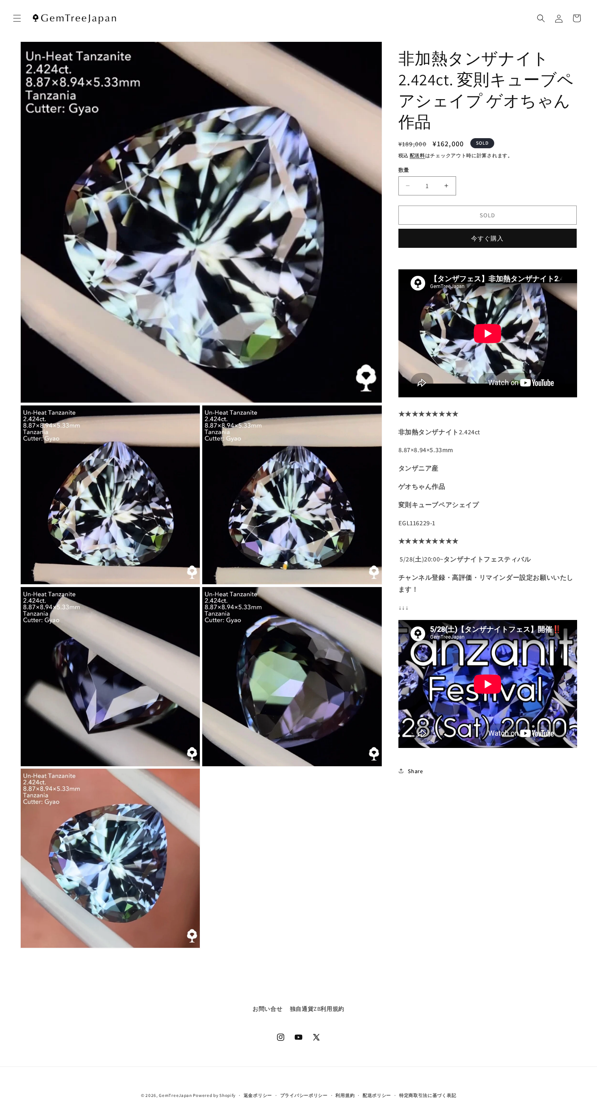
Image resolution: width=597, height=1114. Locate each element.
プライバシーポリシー (304, 1095)
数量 (403, 169)
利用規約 (345, 1095)
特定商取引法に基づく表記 (427, 1095)
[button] (17, 18)
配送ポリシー (377, 1095)
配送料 (417, 155)
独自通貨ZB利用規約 (317, 1008)
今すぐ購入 (487, 238)
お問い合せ (267, 1008)
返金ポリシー (258, 1095)
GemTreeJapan (175, 1095)
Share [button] (415, 770)
